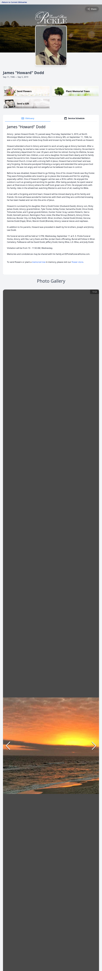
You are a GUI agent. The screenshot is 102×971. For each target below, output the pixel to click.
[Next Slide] (94, 745)
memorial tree (38, 262)
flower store (77, 262)
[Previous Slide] (8, 745)
